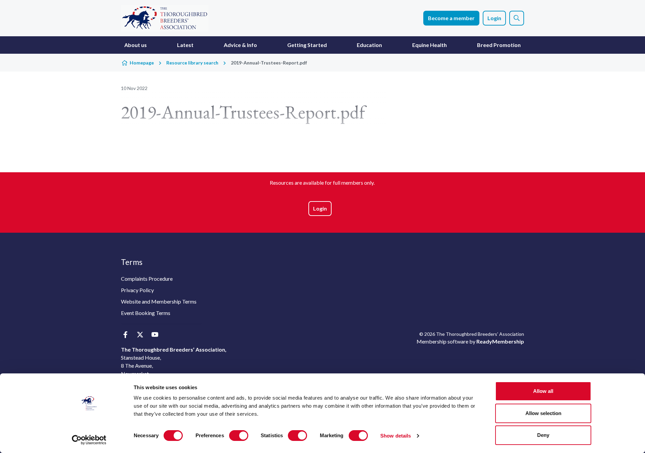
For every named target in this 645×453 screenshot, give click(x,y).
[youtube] (154, 334)
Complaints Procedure (147, 278)
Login (494, 18)
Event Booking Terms (145, 313)
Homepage (142, 62)
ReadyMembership (500, 341)
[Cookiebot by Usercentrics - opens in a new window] (89, 440)
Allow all (543, 391)
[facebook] (125, 334)
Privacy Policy (137, 290)
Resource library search (192, 62)
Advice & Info (240, 45)
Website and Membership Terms (159, 301)
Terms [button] (131, 262)
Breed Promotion (499, 45)
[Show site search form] (516, 18)
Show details (395, 436)
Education (369, 45)
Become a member (451, 18)
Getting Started (307, 45)
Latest (185, 45)
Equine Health (429, 45)
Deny (543, 435)
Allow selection (543, 413)
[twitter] (140, 334)
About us (135, 45)
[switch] (238, 435)
